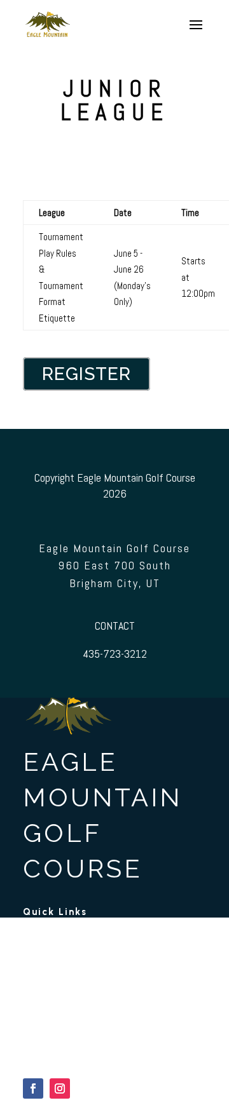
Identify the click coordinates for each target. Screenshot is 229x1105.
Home (35, 939)
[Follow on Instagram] (60, 1088)
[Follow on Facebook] (33, 1088)
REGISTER (86, 373)
